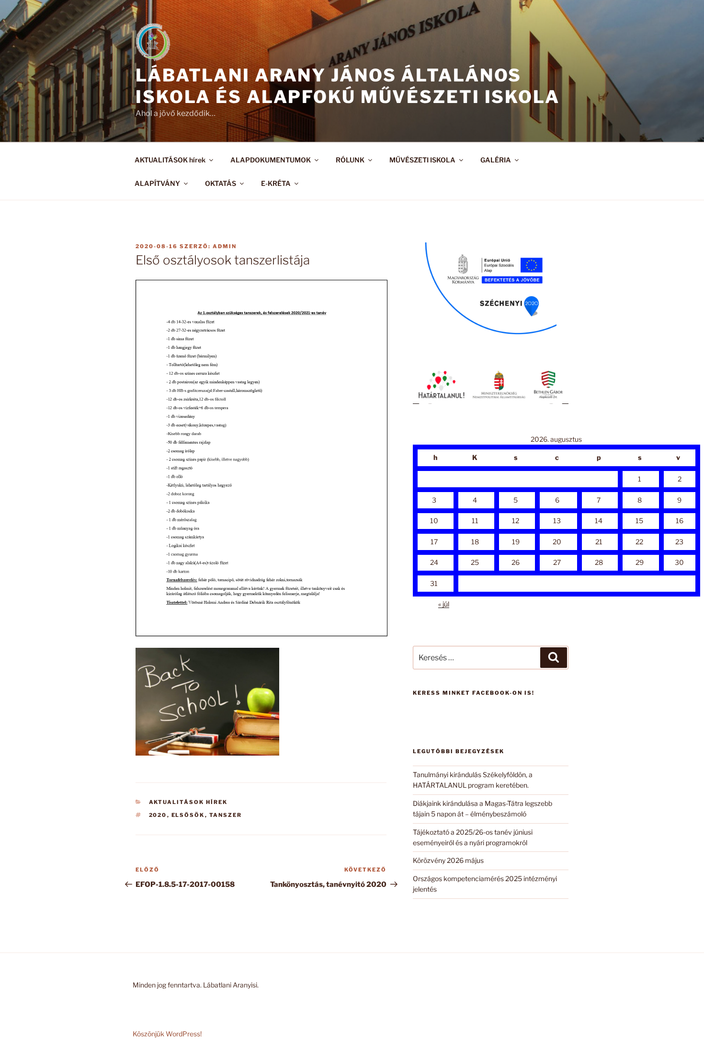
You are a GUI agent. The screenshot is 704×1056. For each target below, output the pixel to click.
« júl (443, 604)
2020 (158, 815)
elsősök (188, 815)
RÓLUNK (350, 160)
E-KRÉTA (276, 183)
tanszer (225, 815)
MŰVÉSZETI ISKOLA (422, 160)
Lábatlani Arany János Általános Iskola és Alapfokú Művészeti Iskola (348, 86)
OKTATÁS (220, 183)
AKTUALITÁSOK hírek (170, 160)
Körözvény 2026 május (448, 860)
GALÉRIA (495, 160)
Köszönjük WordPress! (167, 1034)
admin (225, 246)
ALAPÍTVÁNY (157, 183)
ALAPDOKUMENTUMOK (270, 160)
